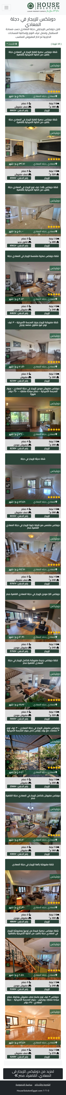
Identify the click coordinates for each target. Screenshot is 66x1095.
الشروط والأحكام (42, 1084)
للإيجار (47, 110)
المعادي (52, 96)
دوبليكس (55, 65)
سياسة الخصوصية (24, 1084)
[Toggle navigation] (6, 7)
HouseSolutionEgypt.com (29, 1090)
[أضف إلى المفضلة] (8, 74)
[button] (8, 86)
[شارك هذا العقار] (8, 80)
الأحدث (11, 44)
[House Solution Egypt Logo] (44, 7)
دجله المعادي (39, 96)
